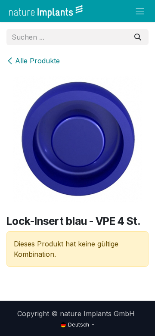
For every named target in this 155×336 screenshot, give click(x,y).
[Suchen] (138, 37)
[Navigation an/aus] (140, 11)
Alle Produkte (37, 60)
